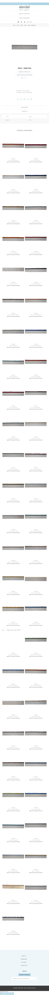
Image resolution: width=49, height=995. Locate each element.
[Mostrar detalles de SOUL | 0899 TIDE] (13, 362)
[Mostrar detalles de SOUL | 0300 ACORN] (13, 486)
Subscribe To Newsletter (24, 974)
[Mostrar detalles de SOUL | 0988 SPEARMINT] (36, 516)
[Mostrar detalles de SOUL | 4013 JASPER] (13, 825)
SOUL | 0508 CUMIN (13, 623)
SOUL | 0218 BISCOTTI (13, 902)
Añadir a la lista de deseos (23, 90)
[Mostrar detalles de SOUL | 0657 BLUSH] (36, 702)
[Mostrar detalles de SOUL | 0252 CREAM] (36, 578)
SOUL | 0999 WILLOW (13, 469)
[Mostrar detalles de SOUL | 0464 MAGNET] (13, 918)
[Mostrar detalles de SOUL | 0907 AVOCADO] (13, 795)
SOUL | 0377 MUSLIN (13, 191)
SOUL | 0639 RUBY (13, 407)
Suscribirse (35, 978)
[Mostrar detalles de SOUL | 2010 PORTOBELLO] (13, 300)
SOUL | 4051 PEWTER (35, 284)
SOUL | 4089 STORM (13, 531)
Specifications (24, 107)
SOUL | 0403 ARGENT (35, 840)
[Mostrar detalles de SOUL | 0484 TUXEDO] (13, 424)
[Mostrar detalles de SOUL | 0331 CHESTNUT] (13, 764)
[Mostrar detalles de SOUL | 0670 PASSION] (36, 238)
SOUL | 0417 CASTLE (13, 747)
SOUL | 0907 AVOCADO (13, 809)
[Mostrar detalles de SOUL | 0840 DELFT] (36, 609)
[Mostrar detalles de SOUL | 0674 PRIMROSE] (36, 300)
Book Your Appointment (24, 18)
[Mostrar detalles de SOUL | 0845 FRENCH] (13, 671)
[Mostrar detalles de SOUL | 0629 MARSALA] (13, 146)
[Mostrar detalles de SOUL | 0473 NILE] (36, 207)
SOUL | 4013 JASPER (13, 840)
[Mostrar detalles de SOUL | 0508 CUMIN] (13, 609)
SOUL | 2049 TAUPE (36, 438)
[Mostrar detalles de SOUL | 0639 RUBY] (13, 393)
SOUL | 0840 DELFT (36, 623)
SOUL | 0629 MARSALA (13, 160)
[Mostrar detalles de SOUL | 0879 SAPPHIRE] (36, 331)
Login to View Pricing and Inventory (24, 74)
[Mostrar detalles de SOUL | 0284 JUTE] (36, 856)
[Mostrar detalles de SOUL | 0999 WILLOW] (13, 455)
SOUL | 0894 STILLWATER (35, 500)
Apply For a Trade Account (24, 71)
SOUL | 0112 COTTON (13, 716)
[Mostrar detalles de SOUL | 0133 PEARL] (13, 269)
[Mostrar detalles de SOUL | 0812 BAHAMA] (36, 887)
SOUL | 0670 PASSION (35, 253)
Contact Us (24, 111)
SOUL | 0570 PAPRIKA (13, 253)
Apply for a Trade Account (24, 13)
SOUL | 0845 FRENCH (13, 685)
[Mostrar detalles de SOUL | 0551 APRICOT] (13, 640)
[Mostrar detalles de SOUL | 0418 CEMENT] (36, 733)
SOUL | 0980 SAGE (13, 345)
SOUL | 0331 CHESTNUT (13, 778)
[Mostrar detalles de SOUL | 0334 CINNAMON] (36, 671)
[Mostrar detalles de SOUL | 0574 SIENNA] (36, 362)
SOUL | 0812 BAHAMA (35, 902)
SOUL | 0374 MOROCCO (13, 222)
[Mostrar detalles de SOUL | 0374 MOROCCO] (13, 207)
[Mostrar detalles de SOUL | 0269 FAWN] (36, 547)
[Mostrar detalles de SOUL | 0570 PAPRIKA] (13, 238)
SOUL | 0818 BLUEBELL (13, 871)
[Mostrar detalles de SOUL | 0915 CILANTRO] (36, 640)
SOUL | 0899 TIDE (13, 376)
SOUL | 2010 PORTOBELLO (13, 314)
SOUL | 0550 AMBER (13, 593)
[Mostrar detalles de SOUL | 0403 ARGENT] (36, 825)
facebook (1, 993)
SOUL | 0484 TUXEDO (13, 438)
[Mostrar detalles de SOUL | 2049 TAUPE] (36, 424)
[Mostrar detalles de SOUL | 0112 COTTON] (13, 702)
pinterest (10, 993)
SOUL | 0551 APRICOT (13, 654)
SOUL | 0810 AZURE (36, 809)
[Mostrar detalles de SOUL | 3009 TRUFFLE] (36, 393)
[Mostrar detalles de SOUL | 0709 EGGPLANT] (36, 455)
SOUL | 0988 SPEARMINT (35, 531)
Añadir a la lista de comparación (25, 92)
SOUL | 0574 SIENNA (35, 376)
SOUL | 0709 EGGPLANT (36, 469)
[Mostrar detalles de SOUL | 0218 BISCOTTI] (13, 887)
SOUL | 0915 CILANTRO (36, 654)
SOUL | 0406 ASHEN (35, 778)
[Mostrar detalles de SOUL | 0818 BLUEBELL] (13, 856)
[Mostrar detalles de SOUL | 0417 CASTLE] (13, 733)
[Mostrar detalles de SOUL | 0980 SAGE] (13, 331)
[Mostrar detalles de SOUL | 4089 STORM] (13, 516)
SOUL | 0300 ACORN (13, 500)
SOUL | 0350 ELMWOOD (13, 562)
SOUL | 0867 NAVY (36, 191)
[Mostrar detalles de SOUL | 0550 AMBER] (13, 578)
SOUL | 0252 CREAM (35, 593)
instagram (7, 993)
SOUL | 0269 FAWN (36, 562)
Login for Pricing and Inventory (13, 161)
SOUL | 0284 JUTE (35, 871)
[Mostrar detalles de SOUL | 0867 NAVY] (36, 177)
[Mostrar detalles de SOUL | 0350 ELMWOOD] (13, 547)
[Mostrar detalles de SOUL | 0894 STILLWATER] (36, 486)
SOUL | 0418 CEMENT (35, 747)
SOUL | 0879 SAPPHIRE (36, 345)
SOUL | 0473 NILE (35, 222)
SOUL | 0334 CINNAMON (35, 685)
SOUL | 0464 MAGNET (13, 932)
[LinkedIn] (24, 99)
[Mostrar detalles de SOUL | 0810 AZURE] (36, 795)
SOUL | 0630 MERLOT (35, 160)
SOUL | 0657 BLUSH (36, 716)
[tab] (24, 107)
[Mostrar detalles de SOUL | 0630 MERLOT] (36, 146)
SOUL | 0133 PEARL (13, 284)
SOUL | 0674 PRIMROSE (36, 314)
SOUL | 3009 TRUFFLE (35, 407)
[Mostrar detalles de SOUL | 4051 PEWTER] (36, 269)
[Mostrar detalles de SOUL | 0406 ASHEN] (36, 764)
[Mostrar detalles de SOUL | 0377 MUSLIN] (13, 177)
